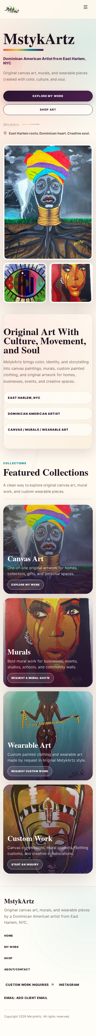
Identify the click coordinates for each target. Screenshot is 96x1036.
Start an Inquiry (25, 864)
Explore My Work (48, 96)
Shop (8, 958)
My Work (11, 947)
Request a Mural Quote (30, 678)
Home (8, 935)
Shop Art (48, 109)
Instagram (69, 985)
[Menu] (87, 9)
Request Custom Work (29, 771)
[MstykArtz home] (40, 9)
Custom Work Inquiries (27, 985)
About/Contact (17, 969)
